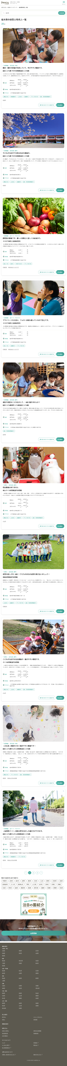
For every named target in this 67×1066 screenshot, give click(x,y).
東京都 (3, 960)
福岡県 (3, 1003)
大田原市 (54, 881)
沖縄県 (20, 1008)
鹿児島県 (4, 1008)
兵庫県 (20, 985)
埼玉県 (61, 888)
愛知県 (3, 978)
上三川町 (34, 884)
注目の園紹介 (5, 1035)
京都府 (37, 985)
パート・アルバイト (38, 1017)
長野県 (37, 973)
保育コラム (4, 1028)
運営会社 (35, 1045)
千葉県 (3, 963)
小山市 (4, 521)
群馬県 (55, 888)
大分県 (20, 1005)
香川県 (3, 998)
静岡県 (37, 978)
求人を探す (4, 1014)
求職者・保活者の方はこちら (8, 1054)
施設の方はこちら (37, 1054)
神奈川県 (21, 960)
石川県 (37, 970)
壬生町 (4, 888)
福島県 (42, 888)
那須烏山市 (20, 884)
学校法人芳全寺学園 (12, 778)
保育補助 (35, 1019)
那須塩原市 (5, 884)
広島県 (3, 995)
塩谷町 (16, 888)
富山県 (20, 970)
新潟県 (3, 970)
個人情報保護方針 (6, 1047)
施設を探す (4, 946)
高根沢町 (23, 888)
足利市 (4, 434)
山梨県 (20, 973)
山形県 (37, 953)
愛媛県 (20, 998)
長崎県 (37, 1003)
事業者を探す (5, 1024)
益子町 (40, 884)
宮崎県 (37, 1005)
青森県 (20, 950)
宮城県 (3, 953)
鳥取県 (3, 993)
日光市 (35, 881)
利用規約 (35, 1042)
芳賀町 (59, 884)
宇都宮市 (5, 267)
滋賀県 (3, 988)
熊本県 (3, 1005)
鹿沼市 (29, 881)
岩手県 (37, 950)
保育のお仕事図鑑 (37, 1030)
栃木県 (37, 963)
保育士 (3, 1019)
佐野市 (23, 881)
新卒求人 (4, 1017)
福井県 (3, 973)
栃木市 (17, 881)
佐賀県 (20, 1003)
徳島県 (37, 995)
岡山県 (37, 993)
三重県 (3, 980)
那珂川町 (36, 888)
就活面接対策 (5, 1033)
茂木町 (47, 884)
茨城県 (49, 888)
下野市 (27, 884)
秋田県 (20, 953)
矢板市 (4, 100)
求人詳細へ (60, 105)
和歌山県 (37, 988)
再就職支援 (36, 1033)
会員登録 (33, 933)
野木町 (10, 888)
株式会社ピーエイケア (13, 267)
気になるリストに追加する (47, 105)
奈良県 (20, 988)
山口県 (20, 995)
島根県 (20, 993)
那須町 (29, 888)
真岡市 (4, 778)
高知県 (37, 998)
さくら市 (13, 884)
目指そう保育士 (5, 1030)
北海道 (3, 950)
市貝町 (53, 884)
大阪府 (3, 985)
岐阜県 (20, 978)
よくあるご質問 (5, 1045)
